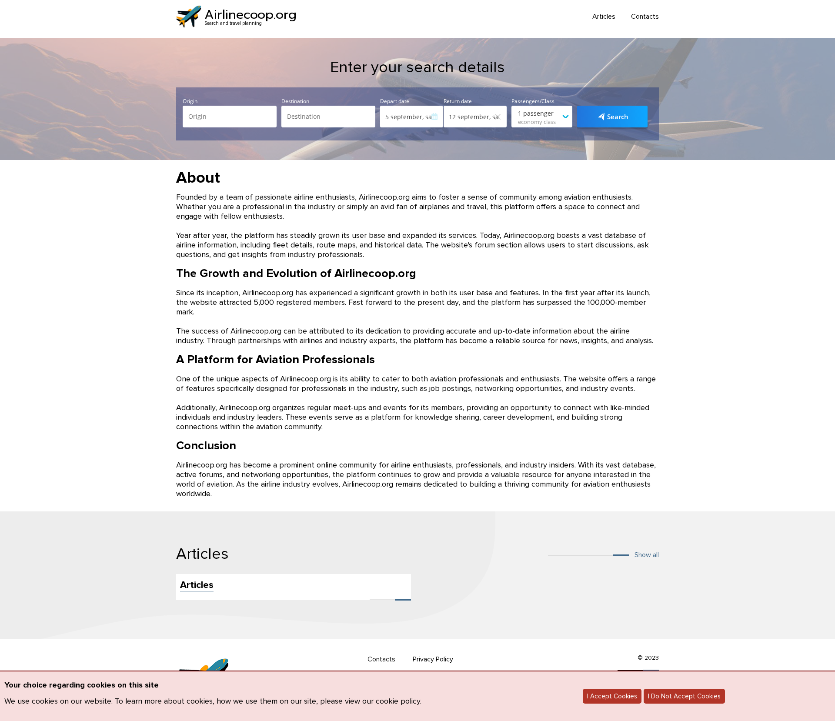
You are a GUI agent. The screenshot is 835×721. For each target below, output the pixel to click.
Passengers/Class (532, 101)
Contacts (645, 17)
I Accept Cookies (612, 696)
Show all (647, 555)
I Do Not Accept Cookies (684, 696)
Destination (295, 101)
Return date (458, 101)
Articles (603, 17)
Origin (190, 101)
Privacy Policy (433, 659)
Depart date (394, 101)
